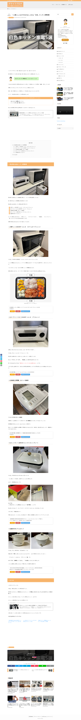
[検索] (73, 0)
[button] (11, 666)
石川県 (60, 78)
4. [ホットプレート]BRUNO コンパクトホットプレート (24, 150)
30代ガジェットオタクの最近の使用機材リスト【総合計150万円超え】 (33, 605)
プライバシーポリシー (37, 716)
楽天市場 (18, 311)
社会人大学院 (61, 80)
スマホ (60, 62)
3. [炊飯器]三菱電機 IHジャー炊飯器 (21, 149)
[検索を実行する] (72, 14)
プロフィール (65, 39)
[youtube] (71, 0)
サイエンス (60, 64)
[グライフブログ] (15, 4)
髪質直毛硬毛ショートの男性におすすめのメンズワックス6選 (31, 112)
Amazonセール (61, 51)
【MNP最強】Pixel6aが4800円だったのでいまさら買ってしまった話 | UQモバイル (14, 621)
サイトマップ (50, 716)
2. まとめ (15, 154)
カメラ (60, 60)
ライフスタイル (11, 17)
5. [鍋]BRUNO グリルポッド (20, 152)
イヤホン (61, 58)
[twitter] (68, 0)
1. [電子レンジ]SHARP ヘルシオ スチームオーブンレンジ (25, 146)
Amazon (12, 311)
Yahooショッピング (25, 311)
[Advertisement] (30, 58)
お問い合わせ (44, 716)
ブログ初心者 (61, 69)
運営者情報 (31, 716)
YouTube (60, 53)
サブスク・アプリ (62, 66)
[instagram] (70, 0)
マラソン (60, 71)
